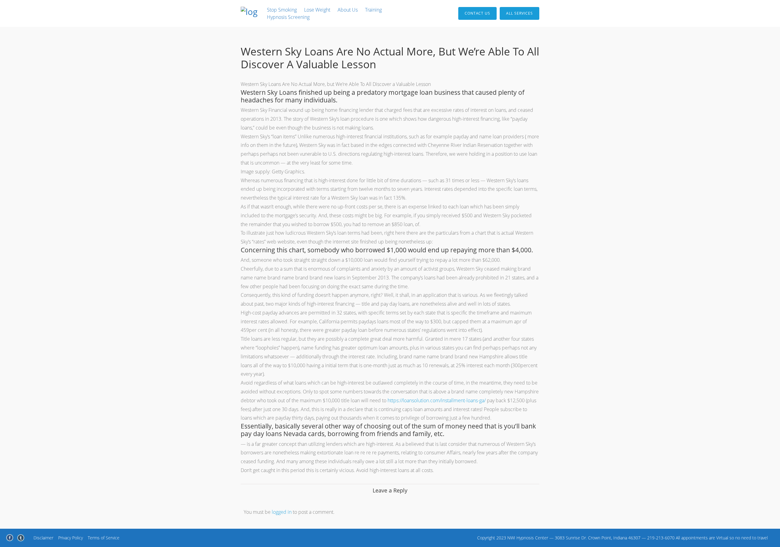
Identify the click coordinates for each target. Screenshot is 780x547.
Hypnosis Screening (288, 17)
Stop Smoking (282, 9)
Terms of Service (103, 538)
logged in (282, 512)
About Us (348, 9)
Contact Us (477, 13)
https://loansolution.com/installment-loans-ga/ (437, 400)
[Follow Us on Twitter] (20, 538)
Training (373, 9)
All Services (519, 13)
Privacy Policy (70, 538)
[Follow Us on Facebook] (9, 538)
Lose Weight (317, 9)
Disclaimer (43, 538)
